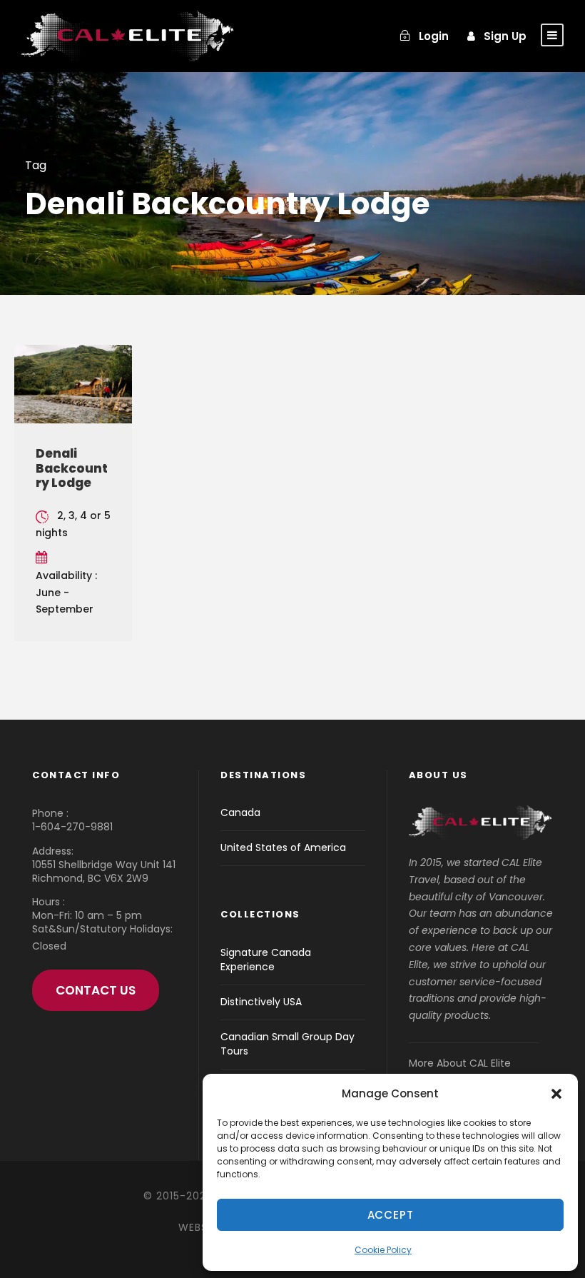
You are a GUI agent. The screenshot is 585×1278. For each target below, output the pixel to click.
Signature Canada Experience (265, 959)
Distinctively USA (261, 1002)
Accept (390, 1214)
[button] (556, 1094)
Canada (240, 812)
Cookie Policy (383, 1250)
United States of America (283, 847)
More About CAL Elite (460, 1063)
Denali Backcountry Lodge (72, 468)
